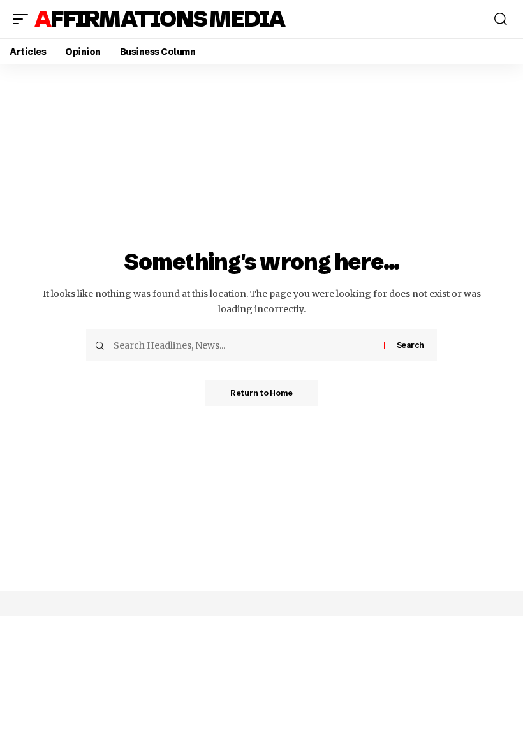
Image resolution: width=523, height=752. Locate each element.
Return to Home (261, 393)
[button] (23, 19)
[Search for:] (244, 345)
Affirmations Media (159, 19)
